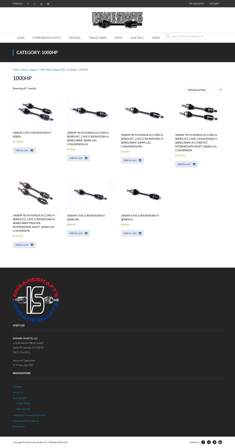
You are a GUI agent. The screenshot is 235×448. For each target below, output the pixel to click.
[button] (24, 150)
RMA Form (19, 426)
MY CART (214, 3)
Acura (24, 69)
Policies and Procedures (26, 420)
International (23, 408)
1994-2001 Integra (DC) (52, 69)
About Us (18, 392)
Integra (33, 69)
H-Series (72, 69)
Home (16, 69)
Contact (17, 386)
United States (23, 403)
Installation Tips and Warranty (29, 415)
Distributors (20, 397)
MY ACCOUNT (196, 3)
